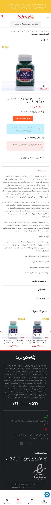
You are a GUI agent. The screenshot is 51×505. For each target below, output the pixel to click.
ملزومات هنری (37, 31)
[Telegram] (21, 443)
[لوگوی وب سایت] (25, 17)
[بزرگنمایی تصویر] (44, 86)
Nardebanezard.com (31, 488)
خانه (47, 31)
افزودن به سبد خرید (23, 118)
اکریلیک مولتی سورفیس (39, 34)
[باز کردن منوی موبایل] (47, 16)
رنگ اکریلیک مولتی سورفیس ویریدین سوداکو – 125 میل (13, 342)
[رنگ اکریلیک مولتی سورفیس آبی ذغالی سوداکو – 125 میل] (37, 327)
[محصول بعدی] (41, 40)
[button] (40, 335)
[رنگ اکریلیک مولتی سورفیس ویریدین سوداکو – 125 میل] (13, 327)
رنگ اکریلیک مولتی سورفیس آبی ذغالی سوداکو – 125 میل (37, 342)
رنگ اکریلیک (18, 31)
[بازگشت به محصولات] (44, 40)
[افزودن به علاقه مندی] (35, 335)
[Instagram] (29, 443)
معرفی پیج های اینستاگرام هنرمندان (25, 24)
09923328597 (25, 403)
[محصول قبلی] (47, 40)
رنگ (27, 31)
